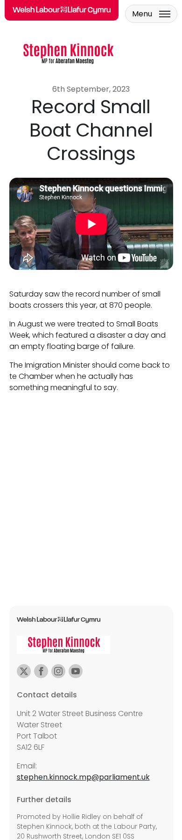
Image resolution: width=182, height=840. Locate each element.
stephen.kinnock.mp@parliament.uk (83, 777)
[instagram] (58, 671)
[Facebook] (41, 671)
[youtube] (76, 671)
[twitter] (24, 671)
